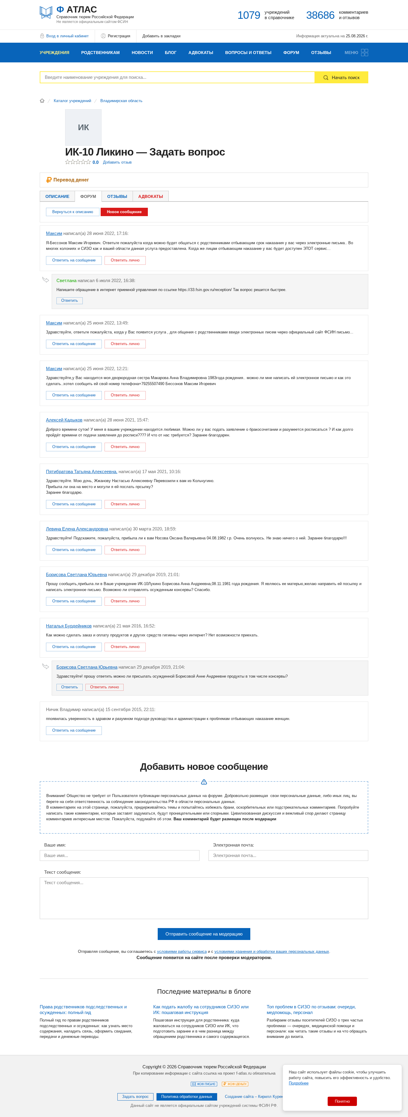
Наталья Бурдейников (69, 625)
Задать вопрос (135, 1096)
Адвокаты (200, 52)
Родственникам (100, 52)
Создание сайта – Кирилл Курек (254, 1096)
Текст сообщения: (62, 872)
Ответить (69, 300)
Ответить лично (125, 260)
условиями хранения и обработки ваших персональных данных (271, 951)
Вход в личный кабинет (67, 36)
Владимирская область (121, 101)
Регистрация (119, 36)
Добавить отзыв (117, 162)
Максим (54, 233)
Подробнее (299, 1083)
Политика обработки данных (186, 1096)
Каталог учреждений (72, 101)
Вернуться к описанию (72, 212)
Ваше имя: (55, 845)
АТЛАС (95, 11)
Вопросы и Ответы (248, 52)
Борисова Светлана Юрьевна (76, 574)
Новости (142, 52)
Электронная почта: (233, 845)
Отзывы (321, 52)
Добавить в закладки (161, 36)
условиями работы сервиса (182, 951)
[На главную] (42, 100)
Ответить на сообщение (74, 260)
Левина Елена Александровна (77, 528)
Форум (291, 52)
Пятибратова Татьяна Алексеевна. (81, 471)
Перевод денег (71, 179)
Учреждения (54, 52)
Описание (57, 196)
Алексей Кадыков (64, 419)
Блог (171, 52)
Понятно (342, 1101)
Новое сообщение (124, 212)
